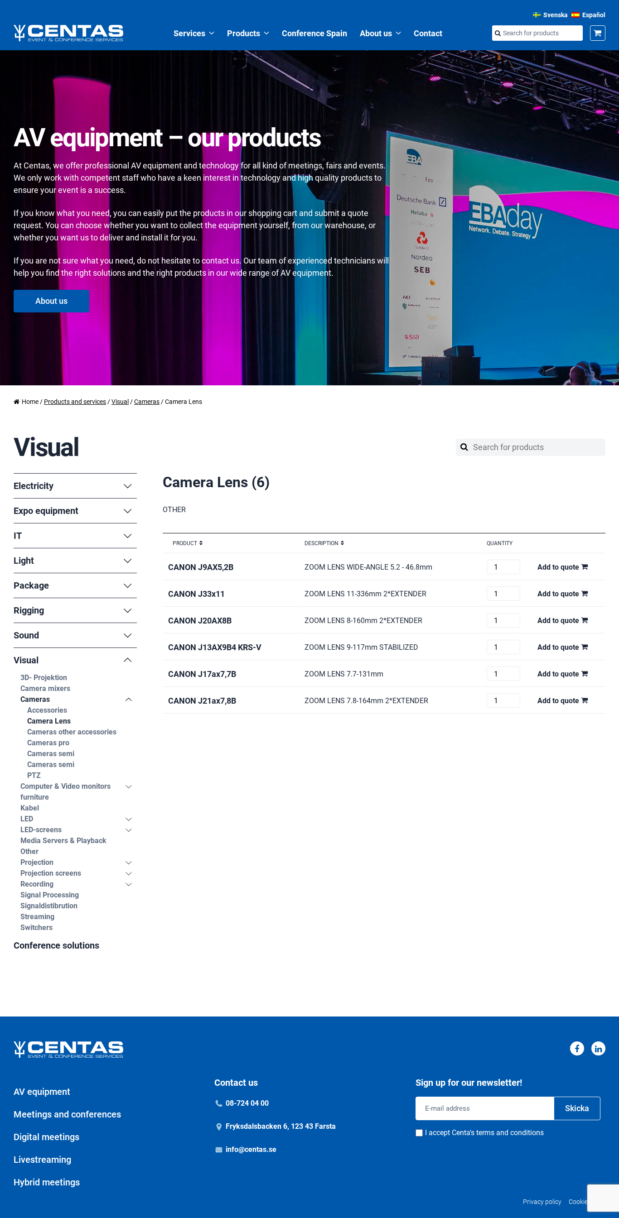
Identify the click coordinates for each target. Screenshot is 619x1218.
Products (243, 33)
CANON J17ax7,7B (202, 674)
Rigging (29, 610)
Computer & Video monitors (65, 786)
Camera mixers (45, 688)
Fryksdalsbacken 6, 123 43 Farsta (281, 1126)
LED (26, 819)
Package (31, 585)
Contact (428, 33)
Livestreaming (42, 1159)
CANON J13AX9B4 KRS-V (214, 647)
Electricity (33, 485)
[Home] (68, 33)
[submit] (497, 33)
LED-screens (41, 829)
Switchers (36, 927)
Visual (120, 401)
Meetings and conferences (67, 1114)
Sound (26, 635)
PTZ (34, 775)
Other (29, 851)
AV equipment (42, 1091)
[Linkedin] (598, 1048)
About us (376, 33)
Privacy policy (542, 1201)
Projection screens (50, 873)
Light (24, 560)
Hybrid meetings (47, 1182)
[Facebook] (577, 1048)
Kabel (29, 808)
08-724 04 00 (247, 1103)
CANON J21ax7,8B (202, 700)
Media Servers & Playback (63, 840)
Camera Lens (49, 721)
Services (189, 33)
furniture (34, 797)
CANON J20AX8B (200, 620)
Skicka (577, 1108)
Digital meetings (46, 1137)
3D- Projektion (43, 677)
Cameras (147, 401)
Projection (36, 862)
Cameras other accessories (71, 732)
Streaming (37, 916)
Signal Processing (49, 895)
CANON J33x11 (196, 594)
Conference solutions (56, 945)
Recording (36, 884)
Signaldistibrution (48, 906)
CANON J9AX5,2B (200, 567)
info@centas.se (251, 1149)
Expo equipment (46, 510)
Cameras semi (50, 753)
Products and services (75, 401)
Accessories (47, 710)
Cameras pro (48, 742)
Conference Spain (314, 33)
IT (18, 535)
